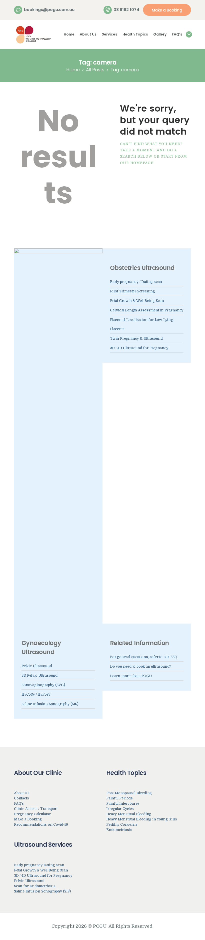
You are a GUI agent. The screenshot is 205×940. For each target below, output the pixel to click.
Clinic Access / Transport (36, 809)
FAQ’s (19, 803)
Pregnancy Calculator (32, 814)
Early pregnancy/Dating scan (39, 865)
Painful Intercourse (122, 803)
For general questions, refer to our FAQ (143, 657)
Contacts (21, 798)
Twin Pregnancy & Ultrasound (136, 338)
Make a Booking (28, 819)
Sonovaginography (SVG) (43, 685)
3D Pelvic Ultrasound (40, 675)
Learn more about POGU (131, 676)
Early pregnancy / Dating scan (136, 282)
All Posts (95, 70)
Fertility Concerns (121, 824)
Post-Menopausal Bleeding (129, 793)
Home (73, 69)
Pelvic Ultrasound (37, 666)
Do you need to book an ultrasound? (140, 666)
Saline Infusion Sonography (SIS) (50, 704)
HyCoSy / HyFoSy (36, 694)
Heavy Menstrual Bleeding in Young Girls (141, 819)
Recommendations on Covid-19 (41, 824)
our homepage (137, 163)
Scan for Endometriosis (35, 886)
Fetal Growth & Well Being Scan (137, 301)
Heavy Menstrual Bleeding (128, 814)
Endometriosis (119, 830)
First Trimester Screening (132, 291)
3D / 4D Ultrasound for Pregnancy (139, 348)
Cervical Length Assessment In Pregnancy (146, 310)
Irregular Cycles (120, 809)
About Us (21, 793)
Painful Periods (119, 798)
